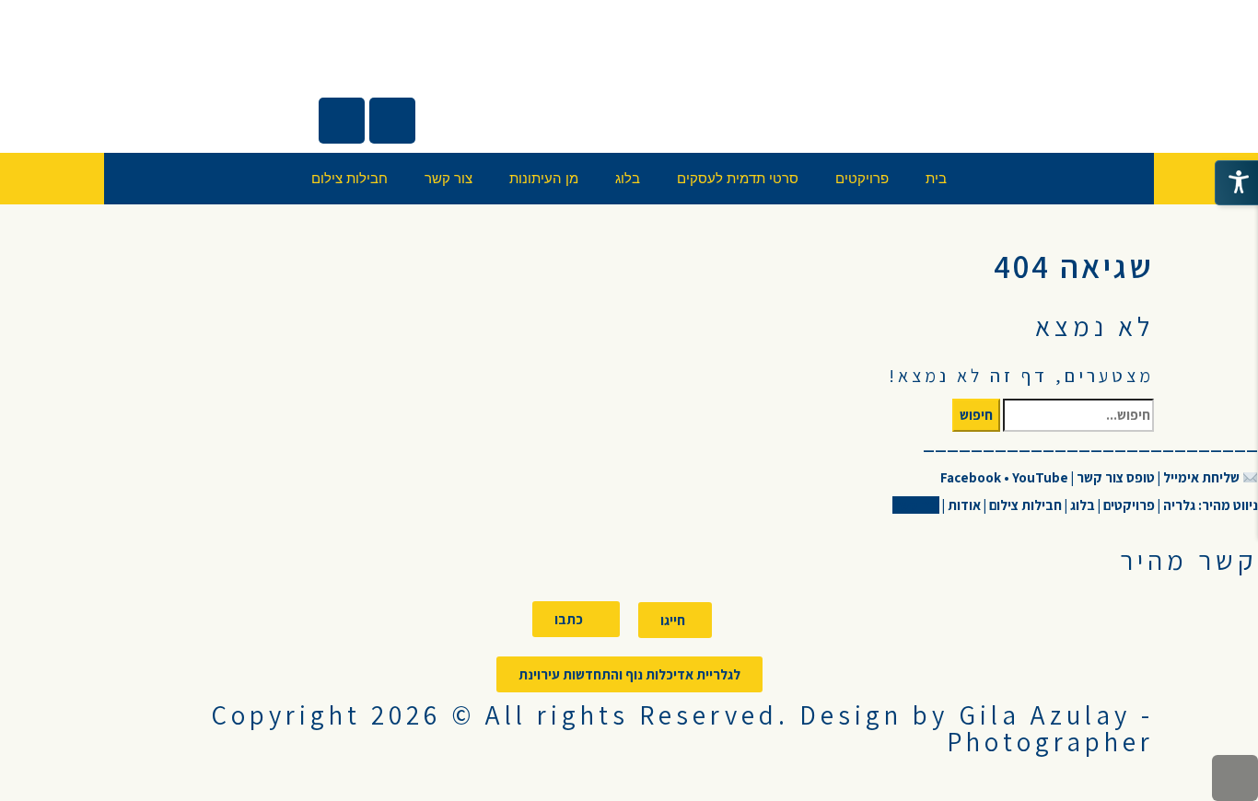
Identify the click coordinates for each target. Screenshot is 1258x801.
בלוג (627, 178)
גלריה (1177, 505)
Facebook (972, 477)
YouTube (1040, 477)
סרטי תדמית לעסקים (737, 178)
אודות (963, 505)
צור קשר (448, 178)
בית (936, 178)
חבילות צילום (349, 178)
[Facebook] (392, 121)
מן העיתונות (543, 178)
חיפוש (976, 415)
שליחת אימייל (1201, 477)
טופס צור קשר (1116, 477)
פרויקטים (862, 178)
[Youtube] (342, 121)
